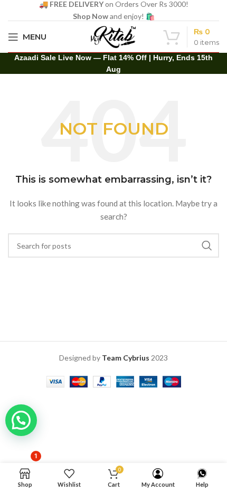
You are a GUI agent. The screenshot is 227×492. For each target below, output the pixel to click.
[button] (21, 420)
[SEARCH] (207, 245)
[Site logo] (113, 35)
